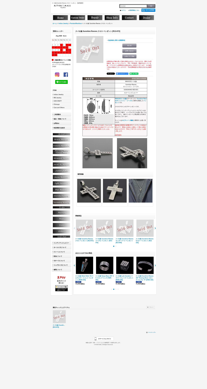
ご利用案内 (57, 114)
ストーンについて (59, 252)
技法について (58, 256)
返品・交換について (60, 119)
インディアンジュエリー (61, 243)
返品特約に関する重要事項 (116, 40)
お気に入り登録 (129, 56)
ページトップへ (152, 332)
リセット (151, 307)
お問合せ (56, 123)
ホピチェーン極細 (127, 120)
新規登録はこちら (134, 10)
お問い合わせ (129, 51)
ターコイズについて (60, 247)
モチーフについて (59, 260)
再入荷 (129, 45)
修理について (58, 269)
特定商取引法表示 (59, 128)
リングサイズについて (61, 265)
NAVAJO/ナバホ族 (120, 99)
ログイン (123, 10)
